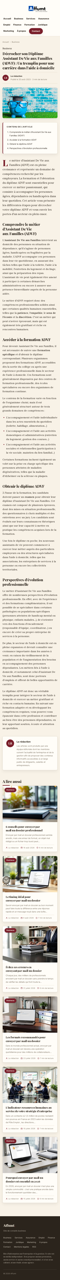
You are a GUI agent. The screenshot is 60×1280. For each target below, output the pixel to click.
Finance (17, 24)
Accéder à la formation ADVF (23, 140)
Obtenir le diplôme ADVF (21, 144)
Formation (29, 24)
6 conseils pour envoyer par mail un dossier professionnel (24, 828)
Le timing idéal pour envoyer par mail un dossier (23, 898)
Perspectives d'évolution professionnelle (28, 148)
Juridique (42, 24)
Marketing (8, 31)
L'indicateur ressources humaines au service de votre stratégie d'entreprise (29, 1109)
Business (18, 18)
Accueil (7, 18)
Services (30, 18)
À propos (21, 31)
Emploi (6, 24)
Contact (36, 31)
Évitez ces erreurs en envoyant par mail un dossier (24, 968)
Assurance (43, 18)
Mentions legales (21, 1247)
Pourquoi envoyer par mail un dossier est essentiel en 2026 (24, 1179)
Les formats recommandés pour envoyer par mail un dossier (26, 1039)
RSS (34, 1247)
